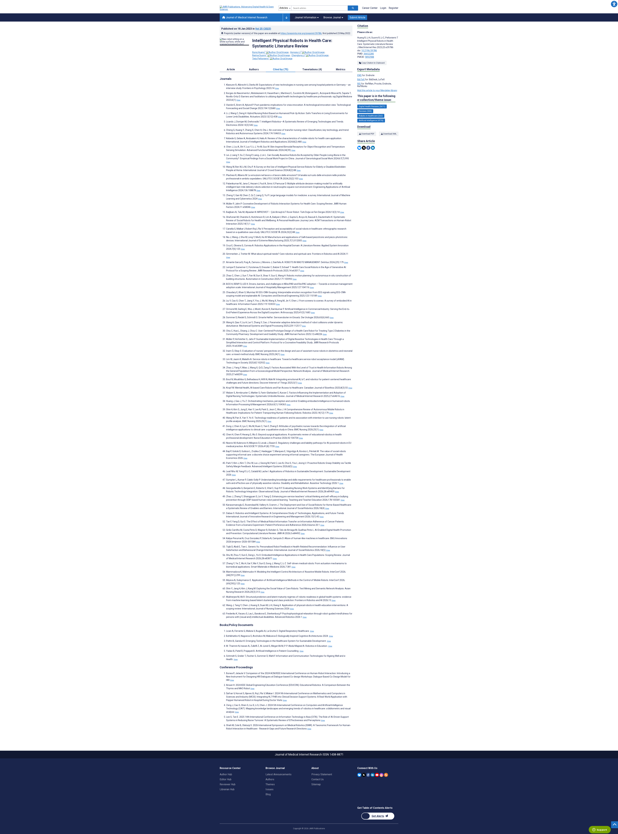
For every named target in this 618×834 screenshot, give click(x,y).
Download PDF (367, 134)
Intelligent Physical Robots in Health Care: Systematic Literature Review (292, 43)
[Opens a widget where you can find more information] (600, 830)
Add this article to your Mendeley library (377, 90)
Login (383, 7)
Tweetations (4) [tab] (312, 69)
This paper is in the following (376, 98)
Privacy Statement (321, 774)
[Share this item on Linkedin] (373, 148)
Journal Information (305, 17)
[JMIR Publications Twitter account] (364, 775)
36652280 (369, 53)
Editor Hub (225, 779)
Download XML (390, 134)
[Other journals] (286, 17)
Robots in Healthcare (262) (371, 116)
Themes (270, 784)
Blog (268, 794)
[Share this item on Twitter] (364, 148)
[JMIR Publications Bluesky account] (359, 775)
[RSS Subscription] (386, 775)
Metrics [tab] (340, 69)
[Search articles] (353, 8)
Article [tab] (231, 69)
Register (393, 7)
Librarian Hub (227, 789)
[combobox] (319, 8)
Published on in (246, 28)
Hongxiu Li (296, 52)
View (277, 88)
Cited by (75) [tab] (280, 69)
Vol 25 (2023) (263, 28)
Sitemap (316, 784)
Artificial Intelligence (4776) (371, 120)
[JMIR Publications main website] (247, 8)
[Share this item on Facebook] (368, 148)
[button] (614, 4)
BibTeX (361, 79)
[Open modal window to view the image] (234, 45)
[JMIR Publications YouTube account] (377, 775)
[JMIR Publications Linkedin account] (373, 775)
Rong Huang (259, 52)
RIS (359, 83)
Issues (269, 789)
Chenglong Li (298, 55)
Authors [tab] (254, 69)
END (359, 75)
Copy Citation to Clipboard (373, 63)
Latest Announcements (278, 774)
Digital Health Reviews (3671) (372, 106)
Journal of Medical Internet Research (246, 17)
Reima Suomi (259, 55)
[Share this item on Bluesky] (359, 148)
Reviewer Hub (227, 784)
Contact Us (317, 779)
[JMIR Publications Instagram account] (381, 775)
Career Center (370, 7)
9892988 (369, 57)
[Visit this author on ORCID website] (277, 52)
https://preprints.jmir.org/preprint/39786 (301, 33)
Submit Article (357, 17)
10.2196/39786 (369, 50)
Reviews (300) (365, 111)
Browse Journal (332, 17)
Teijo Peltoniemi (261, 58)
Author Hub (226, 774)
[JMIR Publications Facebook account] (368, 775)
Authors (270, 779)
